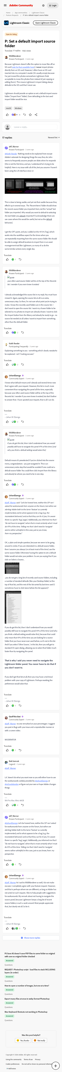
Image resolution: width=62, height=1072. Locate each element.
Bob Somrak (14, 761)
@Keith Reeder (11, 153)
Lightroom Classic (38, 13)
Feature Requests (12, 15)
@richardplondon (12, 784)
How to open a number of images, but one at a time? (27, 985)
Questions (9, 965)
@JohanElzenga (41, 781)
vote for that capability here (23, 67)
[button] (5, 6)
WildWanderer (15, 56)
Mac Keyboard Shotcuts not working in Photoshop (26, 1012)
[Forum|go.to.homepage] (21, 5)
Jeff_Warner (14, 146)
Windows (18, 108)
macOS (8, 108)
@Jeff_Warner (10, 502)
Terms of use (28, 1059)
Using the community (13, 1059)
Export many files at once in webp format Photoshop (27, 998)
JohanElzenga (15, 375)
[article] (31, 203)
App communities (21, 13)
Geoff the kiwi (14, 716)
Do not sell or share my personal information (38, 1064)
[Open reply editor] (31, 127)
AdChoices (12, 1068)
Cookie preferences (12, 1064)
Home (8, 13)
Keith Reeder (14, 343)
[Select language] (43, 5)
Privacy (37, 1059)
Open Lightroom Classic (45, 23)
